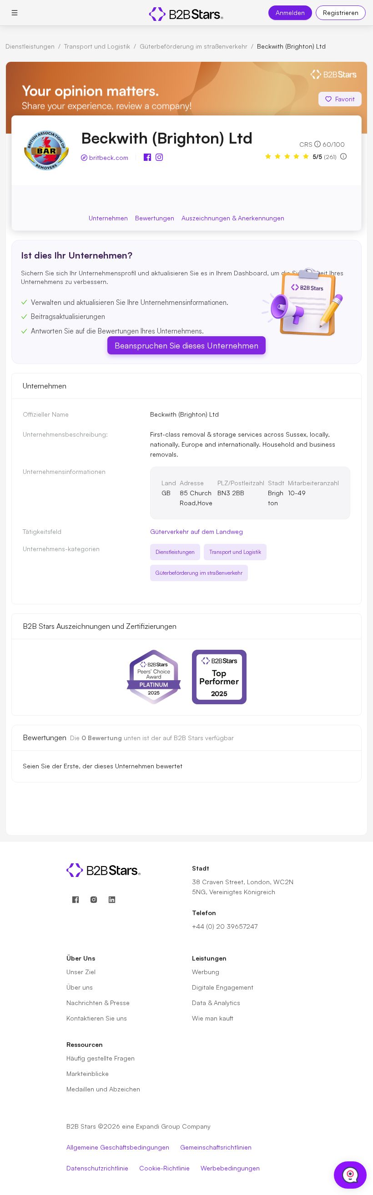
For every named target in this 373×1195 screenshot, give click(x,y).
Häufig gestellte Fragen (100, 1058)
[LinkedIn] (112, 900)
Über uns (79, 987)
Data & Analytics (216, 1002)
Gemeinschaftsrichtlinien (216, 1147)
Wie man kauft (212, 1018)
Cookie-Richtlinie (164, 1168)
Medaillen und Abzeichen (103, 1089)
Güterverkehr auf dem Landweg (196, 531)
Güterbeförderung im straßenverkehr (193, 46)
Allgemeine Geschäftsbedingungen (117, 1147)
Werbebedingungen (230, 1168)
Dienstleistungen (30, 46)
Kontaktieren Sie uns (96, 1018)
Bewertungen (154, 218)
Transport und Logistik (97, 46)
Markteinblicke (87, 1073)
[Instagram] (94, 900)
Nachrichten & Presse (98, 1002)
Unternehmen (108, 218)
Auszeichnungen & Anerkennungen (232, 218)
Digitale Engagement (222, 987)
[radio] (268, 156)
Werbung (205, 972)
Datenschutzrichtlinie (97, 1168)
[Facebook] (75, 900)
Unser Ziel (81, 972)
